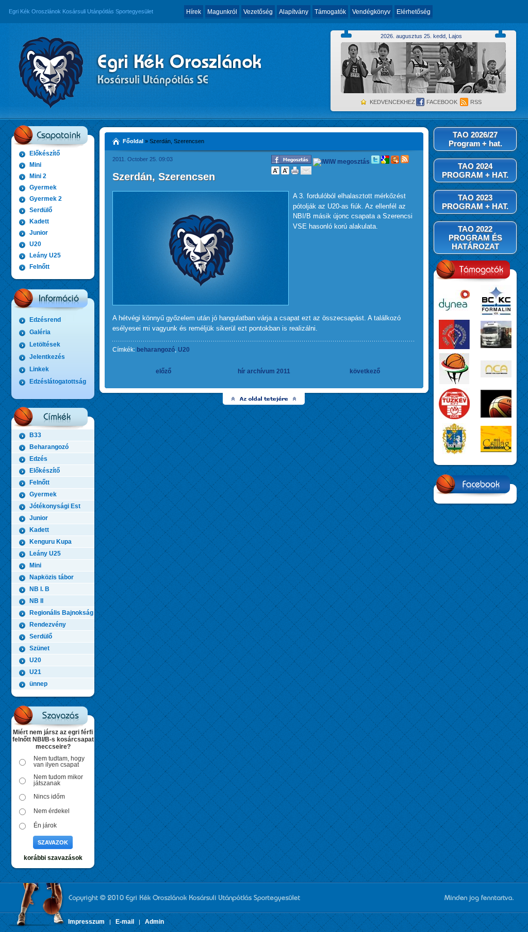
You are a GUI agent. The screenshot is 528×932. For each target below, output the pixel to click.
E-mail (125, 921)
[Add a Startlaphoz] (395, 161)
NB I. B (39, 589)
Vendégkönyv (371, 11)
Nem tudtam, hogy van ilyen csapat (59, 761)
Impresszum (86, 921)
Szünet (39, 648)
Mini (35, 164)
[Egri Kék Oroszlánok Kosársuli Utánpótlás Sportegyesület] (138, 71)
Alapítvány (293, 11)
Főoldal (133, 141)
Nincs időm (49, 796)
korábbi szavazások (53, 857)
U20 (35, 244)
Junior (38, 232)
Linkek (39, 369)
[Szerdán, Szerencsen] (200, 303)
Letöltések (44, 344)
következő (365, 371)
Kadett (39, 221)
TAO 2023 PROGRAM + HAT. (475, 202)
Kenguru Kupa (50, 541)
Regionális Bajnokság (61, 612)
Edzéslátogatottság (57, 381)
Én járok (45, 825)
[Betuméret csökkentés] (275, 172)
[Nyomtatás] (295, 172)
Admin (154, 921)
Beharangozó (49, 447)
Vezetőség (258, 11)
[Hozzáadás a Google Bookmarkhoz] (385, 161)
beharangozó (156, 349)
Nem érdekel (52, 811)
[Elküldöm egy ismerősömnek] (306, 172)
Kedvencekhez (392, 102)
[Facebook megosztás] (291, 161)
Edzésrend (45, 319)
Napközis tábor (51, 577)
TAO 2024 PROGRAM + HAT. (475, 170)
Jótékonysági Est (54, 506)
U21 (35, 672)
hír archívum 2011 (264, 371)
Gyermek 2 (45, 198)
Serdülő (40, 210)
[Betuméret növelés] (285, 172)
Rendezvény (47, 624)
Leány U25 (45, 255)
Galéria (40, 332)
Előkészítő (44, 153)
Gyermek (43, 187)
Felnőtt (39, 266)
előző (163, 371)
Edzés (38, 458)
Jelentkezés (47, 356)
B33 (35, 435)
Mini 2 (37, 176)
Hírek (193, 11)
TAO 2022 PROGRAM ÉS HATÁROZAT (475, 238)
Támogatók (330, 11)
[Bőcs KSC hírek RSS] (405, 161)
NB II (36, 601)
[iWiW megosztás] (341, 161)
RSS (476, 102)
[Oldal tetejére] (264, 399)
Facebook (441, 102)
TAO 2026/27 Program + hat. (475, 139)
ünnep (38, 683)
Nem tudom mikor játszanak (58, 780)
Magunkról (222, 11)
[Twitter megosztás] (375, 161)
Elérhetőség (414, 11)
